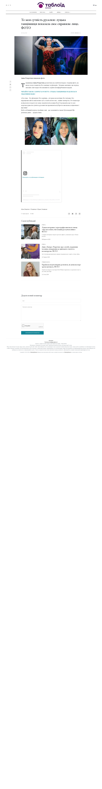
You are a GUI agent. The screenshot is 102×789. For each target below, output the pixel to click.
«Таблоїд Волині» (33, 352)
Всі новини (33, 12)
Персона (42, 12)
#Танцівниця (33, 209)
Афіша (59, 12)
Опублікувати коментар (32, 332)
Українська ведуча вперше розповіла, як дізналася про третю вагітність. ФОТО (61, 265)
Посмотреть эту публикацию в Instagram (33, 177)
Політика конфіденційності (51, 342)
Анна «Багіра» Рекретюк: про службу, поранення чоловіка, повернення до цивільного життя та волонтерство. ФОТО (60, 249)
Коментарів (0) (25, 213)
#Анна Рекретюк (25, 209)
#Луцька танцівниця (42, 209)
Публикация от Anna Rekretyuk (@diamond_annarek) (36, 199)
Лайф (50, 12)
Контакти (51, 340)
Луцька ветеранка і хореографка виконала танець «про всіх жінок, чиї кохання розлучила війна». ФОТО (59, 229)
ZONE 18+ (67, 12)
